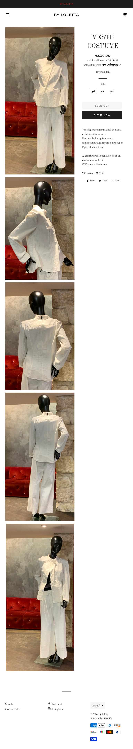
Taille (103, 84)
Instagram (57, 709)
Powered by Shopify (101, 718)
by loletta (66, 15)
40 (112, 91)
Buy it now (102, 115)
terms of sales (12, 709)
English (96, 705)
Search (9, 704)
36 (93, 91)
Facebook (56, 704)
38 (102, 91)
